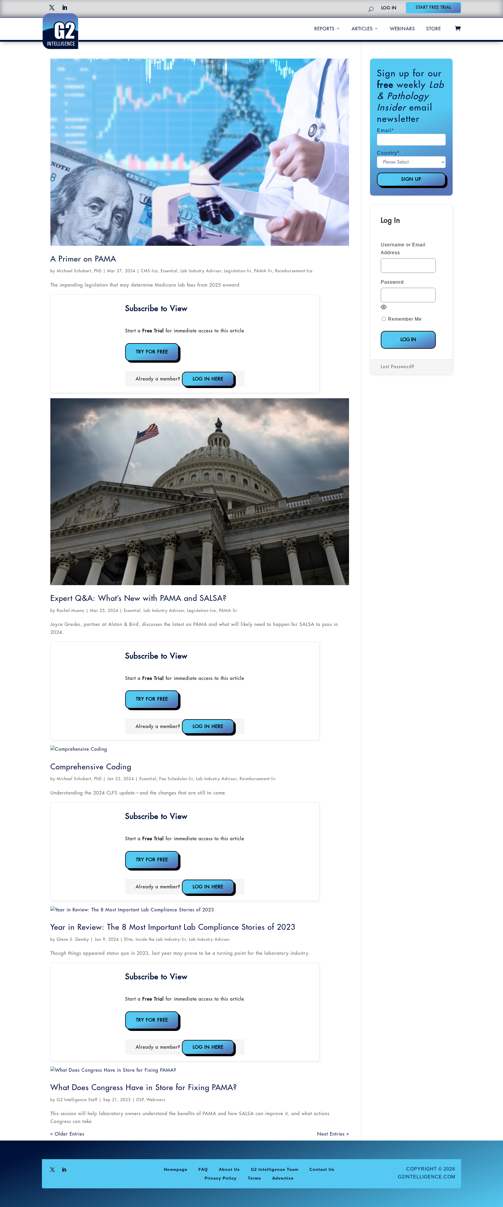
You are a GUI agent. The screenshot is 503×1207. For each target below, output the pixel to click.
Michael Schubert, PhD (79, 271)
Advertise (283, 1178)
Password (392, 282)
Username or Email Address (403, 248)
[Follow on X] (52, 7)
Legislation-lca (201, 610)
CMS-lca (149, 271)
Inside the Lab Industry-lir (161, 939)
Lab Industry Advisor (200, 271)
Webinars (402, 29)
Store (433, 29)
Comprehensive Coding (90, 767)
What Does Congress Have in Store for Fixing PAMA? (143, 1088)
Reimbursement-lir (258, 779)
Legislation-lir (237, 271)
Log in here (208, 379)
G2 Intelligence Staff (77, 1100)
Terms (254, 1178)
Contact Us (321, 1169)
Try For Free (152, 352)
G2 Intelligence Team (274, 1169)
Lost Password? (397, 366)
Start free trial (433, 7)
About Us (229, 1169)
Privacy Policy (221, 1178)
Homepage (175, 1169)
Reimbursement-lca (294, 271)
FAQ (203, 1169)
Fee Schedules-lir (176, 779)
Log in (388, 8)
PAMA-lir (263, 271)
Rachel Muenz (70, 610)
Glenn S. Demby (73, 939)
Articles (362, 29)
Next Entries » (333, 1134)
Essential (169, 271)
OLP (140, 1100)
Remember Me (404, 319)
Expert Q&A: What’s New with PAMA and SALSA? (138, 598)
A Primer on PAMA (83, 259)
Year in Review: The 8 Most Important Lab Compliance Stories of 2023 (172, 927)
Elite (128, 939)
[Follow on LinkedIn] (64, 7)
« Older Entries (67, 1134)
